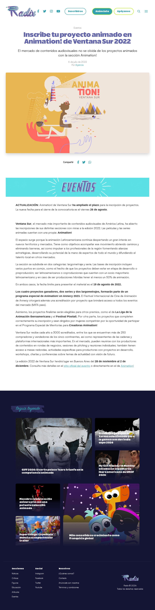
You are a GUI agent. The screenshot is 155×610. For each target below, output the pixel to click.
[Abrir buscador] (138, 11)
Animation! (127, 365)
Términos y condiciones (69, 587)
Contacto (62, 578)
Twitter (38, 583)
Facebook (39, 578)
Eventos (15, 596)
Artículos (15, 592)
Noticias (15, 573)
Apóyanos (123, 11)
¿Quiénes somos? (66, 573)
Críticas (15, 578)
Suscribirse (75, 11)
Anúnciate (102, 11)
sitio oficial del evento (77, 365)
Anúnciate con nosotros (69, 583)
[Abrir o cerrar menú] (146, 11)
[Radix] (21, 11)
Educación (16, 587)
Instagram (39, 573)
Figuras (15, 583)
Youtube (38, 587)
